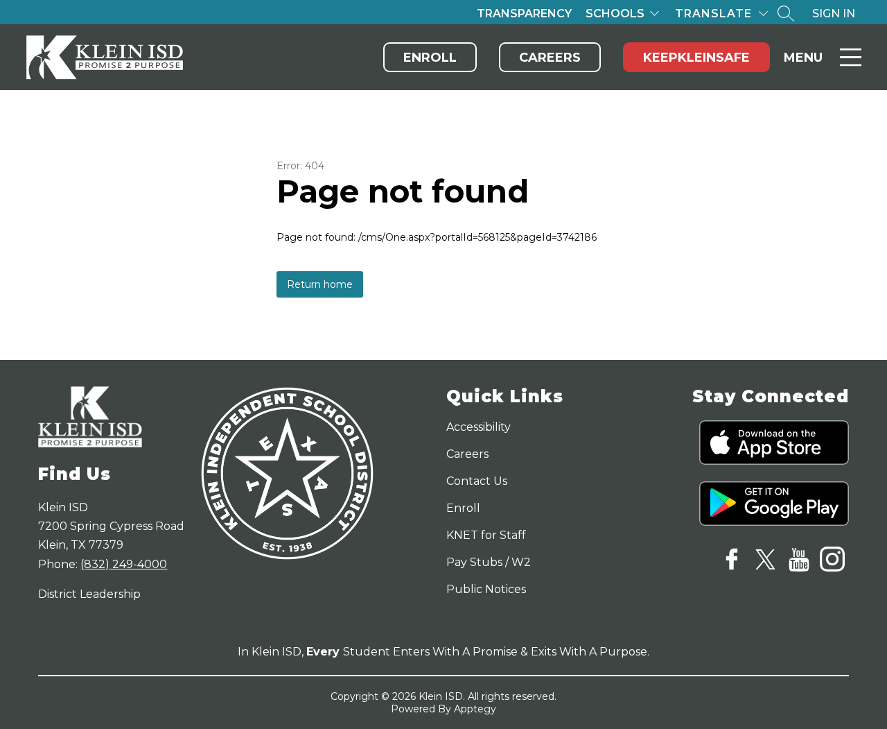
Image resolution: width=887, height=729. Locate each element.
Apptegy (475, 709)
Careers (550, 57)
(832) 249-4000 (123, 564)
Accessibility (478, 427)
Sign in (833, 13)
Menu (803, 57)
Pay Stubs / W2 (488, 562)
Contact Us (476, 481)
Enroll (430, 57)
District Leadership (89, 594)
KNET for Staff (486, 535)
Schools (615, 13)
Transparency (524, 13)
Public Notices (486, 589)
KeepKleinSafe (696, 57)
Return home (320, 284)
